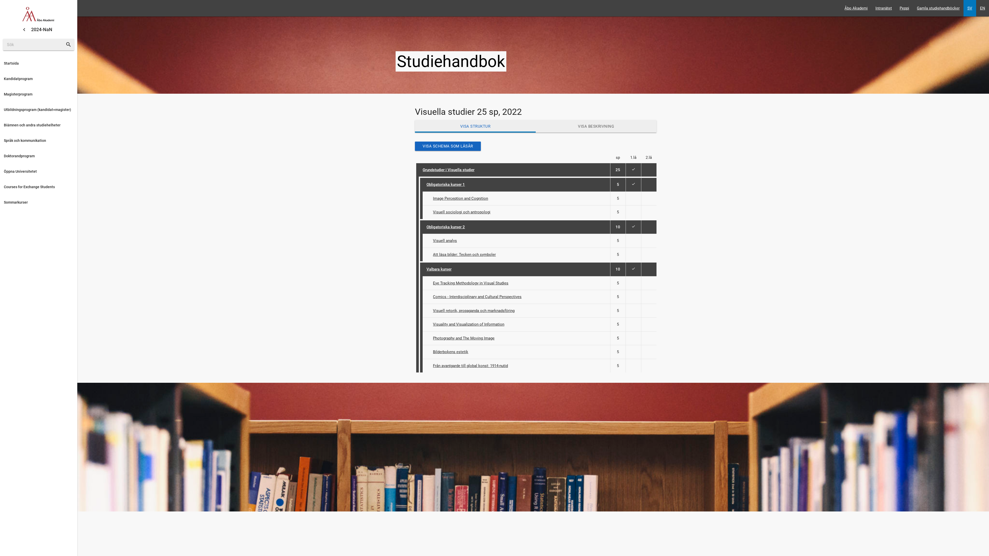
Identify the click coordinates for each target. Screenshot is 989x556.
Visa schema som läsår (448, 146)
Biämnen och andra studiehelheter (32, 125)
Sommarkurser (16, 202)
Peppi (904, 8)
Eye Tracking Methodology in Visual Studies (470, 283)
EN (982, 8)
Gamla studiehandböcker (938, 8)
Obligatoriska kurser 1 (446, 184)
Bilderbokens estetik (450, 352)
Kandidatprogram (18, 79)
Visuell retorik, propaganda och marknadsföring (474, 310)
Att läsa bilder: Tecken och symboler (464, 254)
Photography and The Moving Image (463, 338)
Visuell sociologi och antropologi (461, 212)
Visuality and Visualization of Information (468, 324)
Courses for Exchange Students (29, 187)
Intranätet (883, 8)
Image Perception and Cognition (460, 198)
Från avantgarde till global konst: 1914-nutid (470, 365)
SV (969, 8)
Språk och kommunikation (25, 140)
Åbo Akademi (856, 8)
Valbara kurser (439, 269)
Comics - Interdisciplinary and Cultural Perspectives (477, 296)
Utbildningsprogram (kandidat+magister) (37, 110)
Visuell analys (445, 240)
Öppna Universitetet (20, 171)
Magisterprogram (18, 94)
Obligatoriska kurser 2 (446, 227)
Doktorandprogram (19, 156)
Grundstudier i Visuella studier (448, 170)
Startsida (11, 63)
